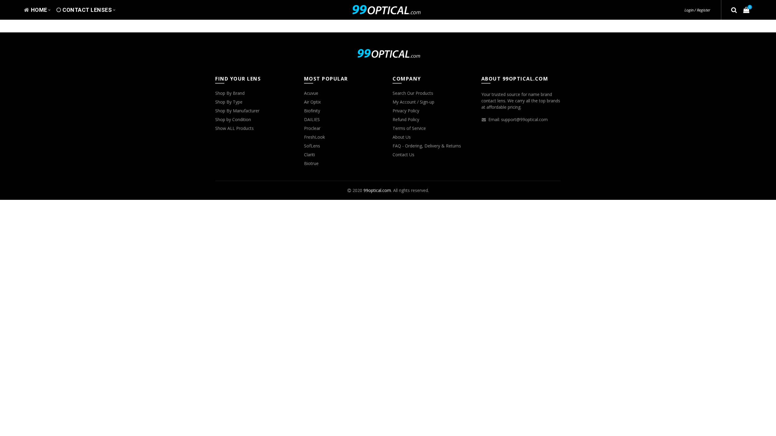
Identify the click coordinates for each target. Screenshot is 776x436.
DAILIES (312, 119)
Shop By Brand (230, 93)
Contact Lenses (87, 10)
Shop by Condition (233, 119)
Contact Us (403, 154)
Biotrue (311, 163)
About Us (402, 137)
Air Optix (312, 102)
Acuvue (311, 93)
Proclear (312, 128)
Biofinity (312, 111)
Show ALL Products (234, 128)
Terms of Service (409, 128)
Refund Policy (406, 119)
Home (39, 10)
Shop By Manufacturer (237, 111)
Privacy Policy (406, 111)
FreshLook (314, 137)
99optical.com (377, 190)
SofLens (312, 146)
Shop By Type (228, 102)
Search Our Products (413, 93)
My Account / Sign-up (413, 102)
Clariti (309, 154)
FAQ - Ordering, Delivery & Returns (427, 146)
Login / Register (697, 10)
